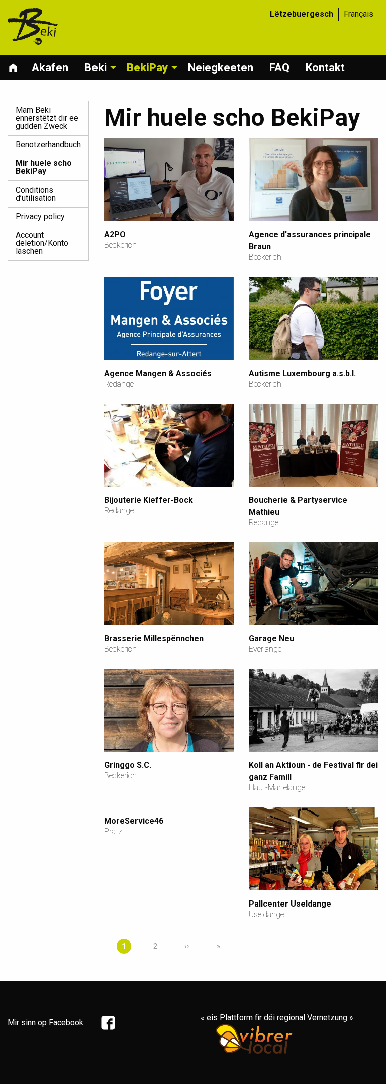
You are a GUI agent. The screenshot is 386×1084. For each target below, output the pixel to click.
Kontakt (325, 67)
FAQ (279, 67)
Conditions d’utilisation (36, 194)
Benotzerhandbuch (48, 144)
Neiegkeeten (220, 67)
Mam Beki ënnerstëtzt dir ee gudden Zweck (47, 118)
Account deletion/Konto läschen (42, 243)
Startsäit (16, 68)
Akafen (50, 67)
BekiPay (147, 67)
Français (358, 14)
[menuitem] (16, 68)
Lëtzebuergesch (301, 14)
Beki (95, 67)
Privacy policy (40, 216)
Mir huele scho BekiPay (44, 167)
